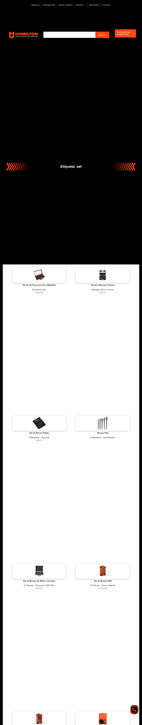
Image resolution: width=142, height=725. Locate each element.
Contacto (106, 5)
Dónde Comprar (66, 5)
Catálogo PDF (49, 5)
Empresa (35, 5)
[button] (84, 5)
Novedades (94, 5)
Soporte (79, 5)
